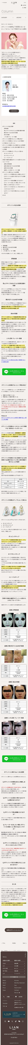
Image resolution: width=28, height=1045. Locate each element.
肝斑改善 (6, 128)
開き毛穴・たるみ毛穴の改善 (11, 132)
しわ (4, 966)
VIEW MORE (14, 110)
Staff (4, 985)
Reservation (17, 987)
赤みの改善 (6, 134)
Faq (15, 985)
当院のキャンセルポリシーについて (19, 1005)
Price (4, 987)
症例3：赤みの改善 (8, 168)
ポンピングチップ (8, 153)
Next (24, 943)
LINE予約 (24, 5)
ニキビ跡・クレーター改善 (10, 137)
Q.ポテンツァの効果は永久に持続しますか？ (15, 174)
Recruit (16, 992)
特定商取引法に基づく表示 (18, 1007)
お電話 (24, 7)
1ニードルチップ (8, 157)
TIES (4, 1006)
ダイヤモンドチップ (9, 155)
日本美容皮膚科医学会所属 (9, 106)
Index (14, 943)
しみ (4, 973)
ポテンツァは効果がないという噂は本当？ (12, 139)
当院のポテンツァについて (14, 930)
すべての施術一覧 (14, 977)
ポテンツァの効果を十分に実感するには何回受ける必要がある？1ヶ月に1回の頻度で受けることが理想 (13, 147)
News (4, 980)
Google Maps (14, 1037)
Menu (5, 957)
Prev (4, 943)
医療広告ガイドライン (18, 1002)
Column (5, 950)
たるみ (4, 963)
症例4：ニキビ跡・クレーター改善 (12, 170)
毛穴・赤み (5, 971)
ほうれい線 (5, 968)
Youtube (5, 1003)
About (4, 983)
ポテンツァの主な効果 (7, 126)
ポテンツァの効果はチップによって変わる (12, 151)
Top (2, 950)
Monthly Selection (19, 983)
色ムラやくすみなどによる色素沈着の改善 (14, 130)
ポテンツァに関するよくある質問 (10, 172)
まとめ (4, 195)
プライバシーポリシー (18, 1000)
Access (16, 980)
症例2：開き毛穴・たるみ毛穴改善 (12, 166)
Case (4, 990)
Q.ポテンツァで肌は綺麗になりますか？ (13, 180)
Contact (16, 990)
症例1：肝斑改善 (8, 164)
